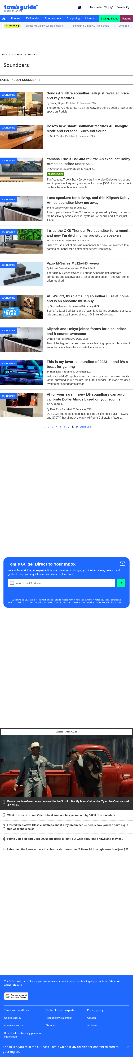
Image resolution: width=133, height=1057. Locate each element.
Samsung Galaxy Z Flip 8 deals (91, 25)
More (88, 18)
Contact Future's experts (60, 1010)
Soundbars (34, 54)
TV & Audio (32, 18)
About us (51, 1025)
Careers (91, 1017)
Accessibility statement (59, 1017)
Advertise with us (14, 1025)
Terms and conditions (16, 1010)
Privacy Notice (94, 600)
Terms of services (46, 600)
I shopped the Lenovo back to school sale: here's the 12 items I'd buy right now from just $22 (67, 849)
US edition (79, 1047)
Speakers (17, 54)
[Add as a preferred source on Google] (16, 996)
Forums (126, 18)
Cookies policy (12, 1017)
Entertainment (53, 18)
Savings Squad (109, 18)
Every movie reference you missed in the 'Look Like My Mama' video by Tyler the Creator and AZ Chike (68, 803)
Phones (15, 18)
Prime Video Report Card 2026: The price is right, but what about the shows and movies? (65, 838)
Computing (73, 18)
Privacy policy (95, 1010)
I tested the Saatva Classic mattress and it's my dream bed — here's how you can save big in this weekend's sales (67, 827)
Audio (4, 54)
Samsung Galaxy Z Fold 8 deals (44, 25)
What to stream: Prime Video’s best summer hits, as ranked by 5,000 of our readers (61, 815)
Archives (85, 427)
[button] (123, 7)
